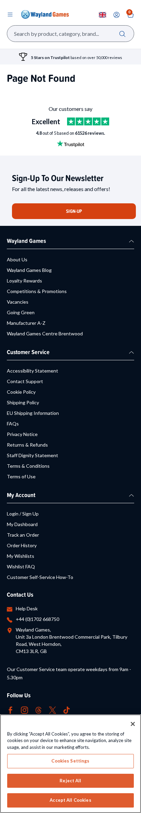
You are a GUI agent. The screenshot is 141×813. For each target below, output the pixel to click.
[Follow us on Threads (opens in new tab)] (38, 709)
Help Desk (27, 608)
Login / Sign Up (23, 514)
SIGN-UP (74, 211)
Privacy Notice (22, 434)
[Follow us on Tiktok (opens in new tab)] (66, 709)
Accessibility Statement (32, 371)
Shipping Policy (23, 402)
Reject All (70, 780)
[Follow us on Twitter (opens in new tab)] (52, 709)
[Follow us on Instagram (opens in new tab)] (24, 709)
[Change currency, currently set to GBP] (102, 15)
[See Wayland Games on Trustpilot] (88, 121)
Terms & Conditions (28, 466)
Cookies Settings (70, 761)
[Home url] (45, 14)
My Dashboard (22, 524)
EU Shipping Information (33, 413)
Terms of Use (21, 476)
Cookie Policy (21, 392)
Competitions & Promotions (37, 291)
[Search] (122, 33)
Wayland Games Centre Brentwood (45, 333)
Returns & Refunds (27, 445)
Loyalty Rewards (24, 281)
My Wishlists (20, 556)
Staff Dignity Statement (32, 455)
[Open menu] (9, 14)
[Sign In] (116, 15)
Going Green (21, 312)
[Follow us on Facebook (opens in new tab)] (10, 709)
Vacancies (17, 302)
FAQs (13, 423)
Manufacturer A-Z (26, 323)
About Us (17, 259)
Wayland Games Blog (29, 270)
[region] (70, 763)
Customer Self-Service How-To (40, 577)
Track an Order (23, 535)
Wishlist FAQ (21, 566)
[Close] (132, 723)
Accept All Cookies (70, 800)
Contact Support (25, 381)
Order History (22, 545)
